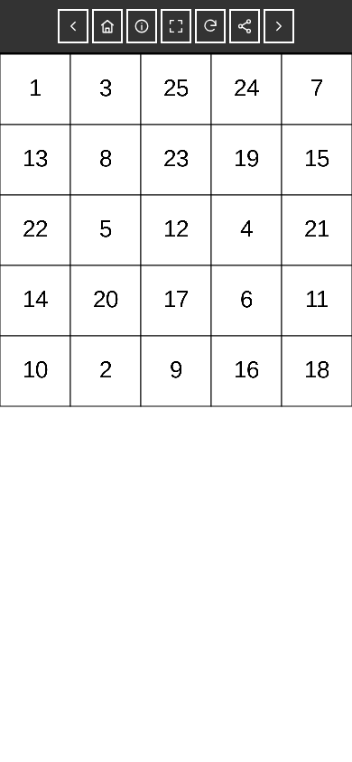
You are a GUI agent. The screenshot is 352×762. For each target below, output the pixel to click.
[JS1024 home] (107, 26)
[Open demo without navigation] (176, 26)
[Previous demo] (73, 26)
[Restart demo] (210, 26)
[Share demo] (244, 26)
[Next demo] (279, 26)
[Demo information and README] (141, 26)
